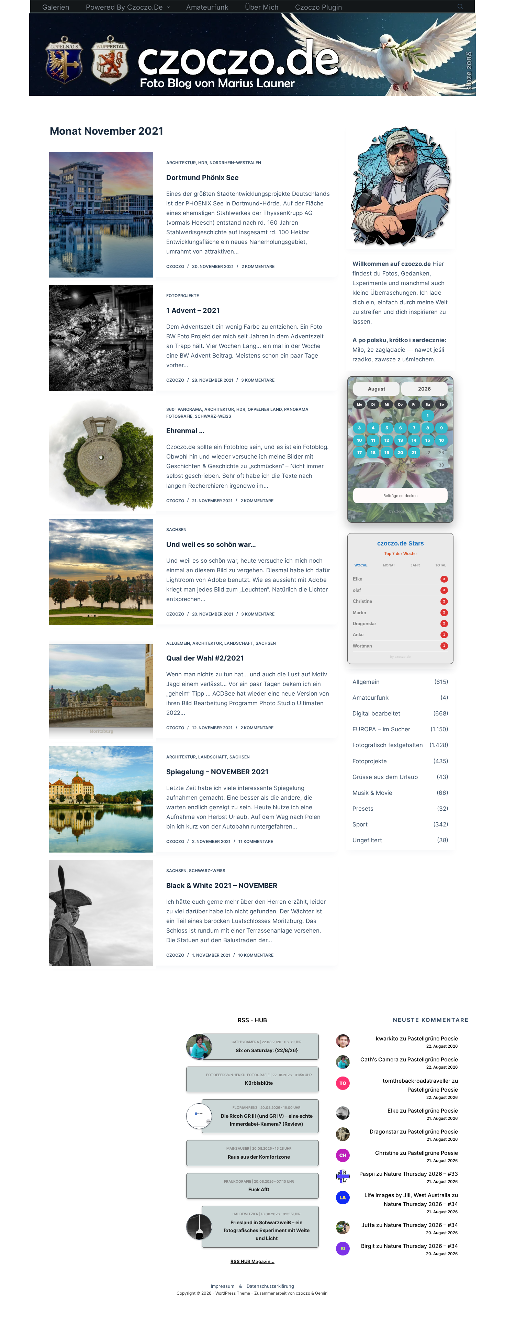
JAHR (415, 565)
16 (441, 440)
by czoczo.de (400, 511)
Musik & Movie (372, 792)
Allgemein (178, 643)
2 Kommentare (258, 266)
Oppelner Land (265, 409)
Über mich (262, 7)
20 (400, 452)
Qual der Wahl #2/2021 (205, 658)
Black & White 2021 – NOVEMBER (221, 885)
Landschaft (238, 643)
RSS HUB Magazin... (252, 1261)
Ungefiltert (367, 840)
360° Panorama (184, 409)
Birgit (368, 1246)
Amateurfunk (207, 7)
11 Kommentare (255, 841)
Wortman (362, 646)
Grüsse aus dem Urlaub (385, 777)
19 (386, 452)
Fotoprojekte (182, 295)
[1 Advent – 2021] (101, 338)
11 (373, 440)
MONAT (389, 565)
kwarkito (387, 1038)
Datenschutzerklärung (270, 1286)
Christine (362, 601)
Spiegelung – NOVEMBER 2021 (217, 772)
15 (427, 440)
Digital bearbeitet (376, 713)
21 (414, 452)
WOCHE (361, 565)
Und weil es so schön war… (211, 544)
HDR (202, 162)
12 (386, 440)
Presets (362, 808)
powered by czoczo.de (124, 7)
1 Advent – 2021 (193, 310)
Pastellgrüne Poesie (432, 1038)
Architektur (181, 162)
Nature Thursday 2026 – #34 (421, 1204)
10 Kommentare (255, 955)
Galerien (55, 7)
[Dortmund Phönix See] (101, 214)
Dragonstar (364, 623)
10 (359, 440)
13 (400, 440)
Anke (358, 634)
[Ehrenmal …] (101, 455)
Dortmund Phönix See (202, 177)
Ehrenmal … (185, 431)
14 (414, 440)
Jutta (368, 1225)
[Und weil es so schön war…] (101, 572)
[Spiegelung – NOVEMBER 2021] (101, 799)
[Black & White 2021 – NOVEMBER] (101, 913)
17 (359, 452)
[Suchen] (460, 6)
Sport (360, 824)
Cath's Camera (379, 1059)
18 (373, 452)
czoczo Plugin (318, 7)
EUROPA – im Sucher (381, 729)
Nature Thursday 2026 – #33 (421, 1174)
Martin (359, 612)
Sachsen (176, 529)
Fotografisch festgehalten (387, 745)
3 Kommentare (257, 380)
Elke (357, 579)
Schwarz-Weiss (213, 416)
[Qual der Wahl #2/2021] (101, 686)
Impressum (222, 1286)
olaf (357, 590)
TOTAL (440, 565)
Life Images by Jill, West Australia (407, 1195)
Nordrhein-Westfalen (235, 162)
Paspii (367, 1174)
